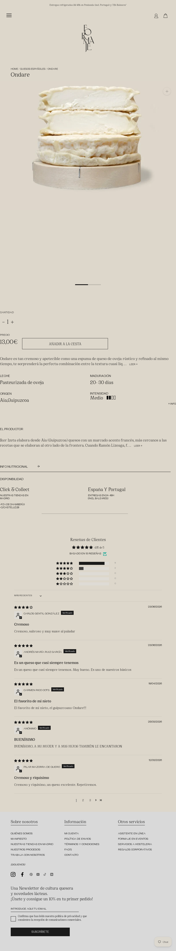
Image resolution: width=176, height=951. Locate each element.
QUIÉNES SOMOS (22, 833)
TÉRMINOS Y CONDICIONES (81, 844)
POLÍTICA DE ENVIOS (77, 839)
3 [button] (90, 800)
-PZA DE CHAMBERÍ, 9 (12, 504)
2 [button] (83, 800)
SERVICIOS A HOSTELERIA (135, 844)
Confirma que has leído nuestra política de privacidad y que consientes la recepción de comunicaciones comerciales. (52, 917)
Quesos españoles (33, 69)
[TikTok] (44, 874)
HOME (14, 69)
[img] (23, 607)
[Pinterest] (31, 874)
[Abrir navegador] (9, 15)
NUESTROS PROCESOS (25, 849)
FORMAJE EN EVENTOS (133, 839)
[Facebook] (22, 874)
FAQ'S (68, 849)
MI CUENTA (71, 833)
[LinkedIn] (51, 874)
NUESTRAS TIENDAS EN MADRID (32, 844)
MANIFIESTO (19, 839)
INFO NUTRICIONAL (14, 467)
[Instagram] (13, 874)
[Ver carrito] (167, 16)
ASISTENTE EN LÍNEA (132, 833)
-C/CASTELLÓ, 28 (9, 507)
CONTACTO (71, 855)
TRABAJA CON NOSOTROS (28, 855)
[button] (64, 563)
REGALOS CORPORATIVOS (135, 849)
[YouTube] (37, 874)
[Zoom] (167, 91)
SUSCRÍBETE (40, 932)
